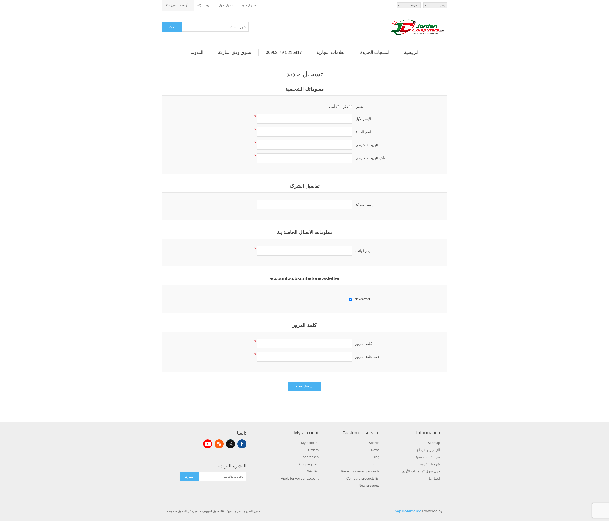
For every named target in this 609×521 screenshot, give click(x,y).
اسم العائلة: (362, 132)
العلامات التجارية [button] (331, 52)
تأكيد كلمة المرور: (366, 357)
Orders (313, 450)
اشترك (189, 476)
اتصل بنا (434, 478)
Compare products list (362, 478)
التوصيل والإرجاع (428, 450)
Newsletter (362, 299)
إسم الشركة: (363, 204)
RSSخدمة (219, 443)
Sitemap (434, 443)
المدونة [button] (197, 52)
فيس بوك (241, 443)
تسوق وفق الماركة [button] (234, 52)
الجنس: (359, 107)
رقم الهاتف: (362, 251)
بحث (172, 27)
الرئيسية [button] (411, 52)
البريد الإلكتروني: (366, 145)
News (375, 450)
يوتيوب (207, 443)
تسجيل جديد (249, 5)
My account (310, 443)
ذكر (345, 107)
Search (374, 443)
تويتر (230, 443)
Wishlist (313, 471)
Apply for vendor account (300, 478)
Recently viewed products (360, 471)
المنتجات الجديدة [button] (374, 52)
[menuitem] (411, 52)
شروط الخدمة (430, 464)
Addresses (311, 457)
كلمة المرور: (363, 344)
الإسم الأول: (362, 119)
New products (369, 485)
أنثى (332, 107)
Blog (376, 457)
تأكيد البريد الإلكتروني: (369, 158)
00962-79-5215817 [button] (284, 52)
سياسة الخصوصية (427, 457)
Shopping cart (308, 464)
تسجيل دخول (226, 5)
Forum (374, 464)
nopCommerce (407, 511)
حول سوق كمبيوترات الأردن (421, 471)
